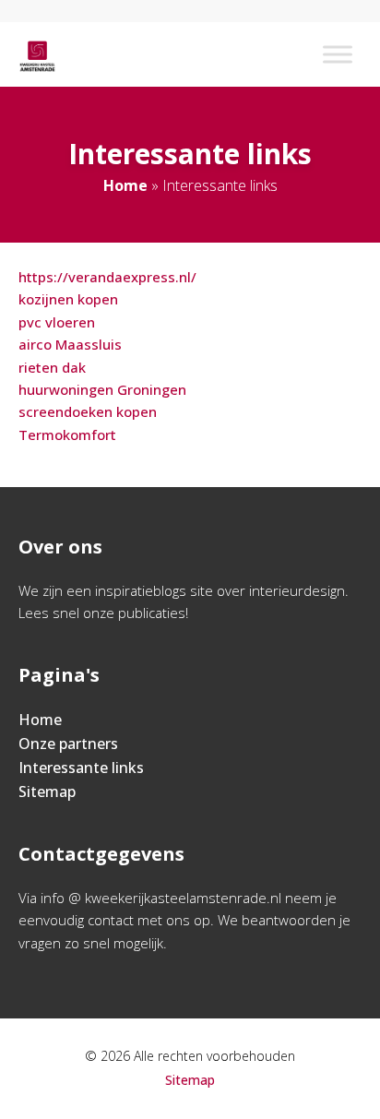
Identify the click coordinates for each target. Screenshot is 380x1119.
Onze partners (68, 743)
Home (125, 185)
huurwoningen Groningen (102, 389)
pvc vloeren (56, 322)
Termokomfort (67, 434)
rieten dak (52, 367)
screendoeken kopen (87, 411)
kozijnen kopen (68, 299)
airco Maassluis (70, 344)
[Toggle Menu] (337, 54)
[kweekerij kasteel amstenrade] (37, 54)
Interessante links (81, 767)
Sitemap (47, 791)
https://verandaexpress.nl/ (107, 277)
